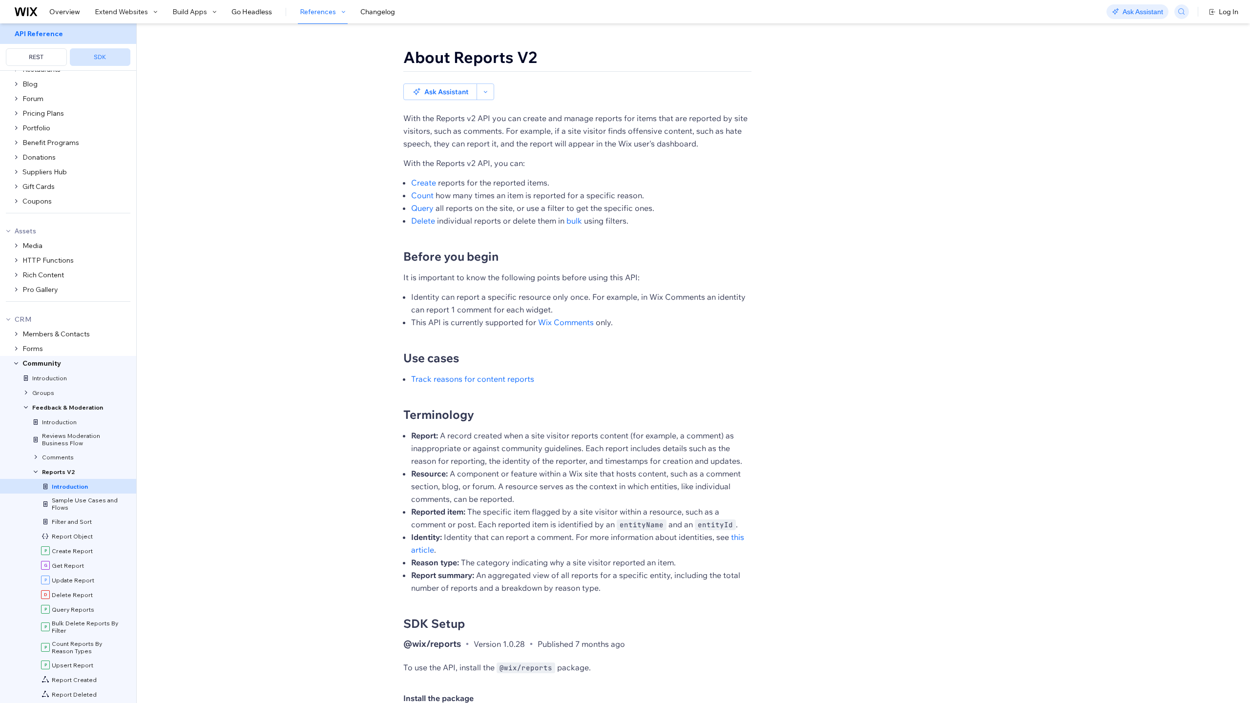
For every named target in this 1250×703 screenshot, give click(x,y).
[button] (440, 92)
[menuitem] (68, 47)
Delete (423, 221)
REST (36, 57)
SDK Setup (434, 623)
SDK (100, 57)
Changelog (377, 11)
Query (422, 208)
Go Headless (251, 11)
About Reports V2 (470, 57)
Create (423, 182)
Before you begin (451, 256)
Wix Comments (566, 322)
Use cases (431, 358)
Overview (64, 11)
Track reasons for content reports (472, 379)
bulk (574, 221)
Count (422, 195)
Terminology (438, 414)
